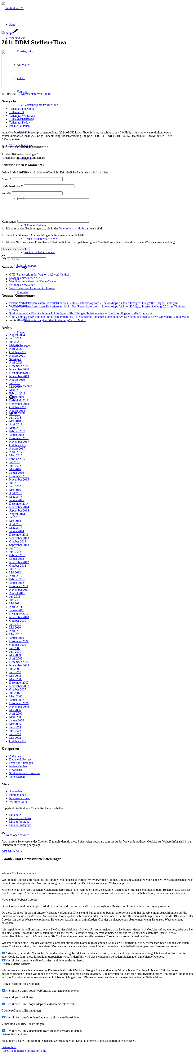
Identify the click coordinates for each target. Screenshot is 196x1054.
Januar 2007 (16, 699)
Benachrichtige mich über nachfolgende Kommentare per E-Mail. (44, 235)
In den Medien (18, 766)
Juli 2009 (14, 648)
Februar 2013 (17, 555)
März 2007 (15, 696)
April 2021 (15, 362)
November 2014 (19, 507)
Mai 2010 (15, 627)
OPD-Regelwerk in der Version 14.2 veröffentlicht (39, 274)
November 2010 (19, 617)
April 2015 (15, 493)
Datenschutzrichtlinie (71, 228)
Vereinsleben (17, 776)
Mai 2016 (15, 469)
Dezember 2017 (19, 438)
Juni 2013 (15, 551)
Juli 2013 (14, 548)
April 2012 (15, 575)
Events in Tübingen (21, 762)
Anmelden (15, 791)
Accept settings (11, 1050)
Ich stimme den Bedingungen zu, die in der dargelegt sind (54, 228)
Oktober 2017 (17, 445)
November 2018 (19, 403)
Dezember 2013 (19, 534)
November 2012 (19, 562)
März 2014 (15, 527)
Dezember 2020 (19, 366)
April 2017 (15, 452)
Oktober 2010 (17, 620)
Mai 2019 (15, 386)
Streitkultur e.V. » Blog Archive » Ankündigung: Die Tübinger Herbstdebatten (56, 313)
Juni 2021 (15, 359)
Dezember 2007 (19, 682)
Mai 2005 (15, 723)
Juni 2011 (15, 600)
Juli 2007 (14, 693)
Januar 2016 (16, 472)
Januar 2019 (16, 397)
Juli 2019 (14, 383)
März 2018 (15, 427)
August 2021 (17, 355)
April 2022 (15, 348)
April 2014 (15, 524)
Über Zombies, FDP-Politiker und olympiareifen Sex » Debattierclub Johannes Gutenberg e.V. (66, 316)
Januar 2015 (16, 500)
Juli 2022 (14, 341)
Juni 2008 (15, 672)
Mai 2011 (15, 603)
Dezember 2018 (19, 400)
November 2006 (19, 706)
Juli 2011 (14, 596)
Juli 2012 (14, 569)
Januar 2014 (16, 531)
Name (6, 179)
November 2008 (19, 665)
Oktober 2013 (17, 541)
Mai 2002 (15, 737)
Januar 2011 (16, 610)
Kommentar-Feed (19, 798)
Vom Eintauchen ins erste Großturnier (32, 288)
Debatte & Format (20, 759)
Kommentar (10, 221)
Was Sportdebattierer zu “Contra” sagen (33, 281)
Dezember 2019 (19, 372)
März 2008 (15, 679)
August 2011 (17, 593)
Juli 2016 (14, 462)
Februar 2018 (17, 431)
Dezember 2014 (19, 503)
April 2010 (15, 631)
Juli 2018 (14, 414)
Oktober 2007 (17, 689)
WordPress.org (18, 801)
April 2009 (15, 658)
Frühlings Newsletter (21, 284)
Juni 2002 (15, 734)
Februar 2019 (17, 393)
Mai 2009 (15, 655)
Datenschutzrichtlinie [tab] (14, 1034)
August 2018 (17, 410)
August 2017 (17, 448)
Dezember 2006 (19, 703)
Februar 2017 (17, 458)
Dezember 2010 (19, 613)
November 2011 (19, 589)
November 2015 (19, 479)
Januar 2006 (16, 720)
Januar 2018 (16, 434)
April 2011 (15, 606)
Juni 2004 (15, 727)
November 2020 (19, 369)
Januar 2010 (16, 637)
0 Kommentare (28, 93)
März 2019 (15, 390)
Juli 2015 (14, 483)
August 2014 (17, 514)
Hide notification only (33, 1050)
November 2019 (19, 376)
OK (4, 851)
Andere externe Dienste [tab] (16, 963)
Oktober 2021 (17, 352)
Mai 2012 (15, 572)
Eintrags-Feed (17, 794)
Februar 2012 (17, 579)
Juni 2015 (15, 486)
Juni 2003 (15, 730)
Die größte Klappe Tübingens (160, 303)
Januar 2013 (16, 558)
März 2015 (15, 496)
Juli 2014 (14, 517)
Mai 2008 (15, 675)
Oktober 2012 (17, 565)
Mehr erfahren (14, 851)
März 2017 (15, 455)
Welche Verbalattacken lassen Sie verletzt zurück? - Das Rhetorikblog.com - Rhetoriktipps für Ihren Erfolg (73, 303)
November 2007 (19, 686)
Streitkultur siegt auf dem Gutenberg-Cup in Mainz (158, 316)
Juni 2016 (15, 465)
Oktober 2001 (17, 741)
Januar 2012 (16, 582)
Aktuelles (15, 756)
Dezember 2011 (18, 586)
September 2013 (19, 545)
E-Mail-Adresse (12, 186)
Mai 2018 (15, 421)
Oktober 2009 (17, 644)
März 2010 (15, 634)
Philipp (47, 93)
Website (6, 193)
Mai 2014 (15, 520)
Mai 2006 (15, 710)
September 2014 (19, 510)
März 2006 (15, 717)
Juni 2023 (15, 338)
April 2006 (15, 713)
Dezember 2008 (19, 662)
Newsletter (15, 769)
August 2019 (17, 379)
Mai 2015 (15, 489)
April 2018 (15, 424)
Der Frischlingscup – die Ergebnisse (130, 313)
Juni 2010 (15, 624)
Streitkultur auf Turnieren (24, 773)
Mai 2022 (15, 345)
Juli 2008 (14, 668)
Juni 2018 (15, 417)
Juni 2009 (15, 651)
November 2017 (19, 441)
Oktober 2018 (17, 407)
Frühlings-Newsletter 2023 (25, 278)
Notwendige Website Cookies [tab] (20, 899)
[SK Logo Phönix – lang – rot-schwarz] (13, 8)
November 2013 (19, 538)
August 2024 (17, 335)
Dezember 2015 (19, 476)
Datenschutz (9, 1047)
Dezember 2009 (19, 641)
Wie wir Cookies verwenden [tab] (19, 873)
